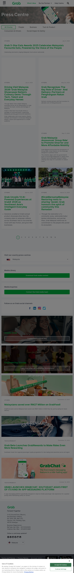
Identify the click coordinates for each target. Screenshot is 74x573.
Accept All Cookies (61, 565)
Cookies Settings (60, 569)
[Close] (69, 561)
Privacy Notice (28, 572)
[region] (36, 566)
